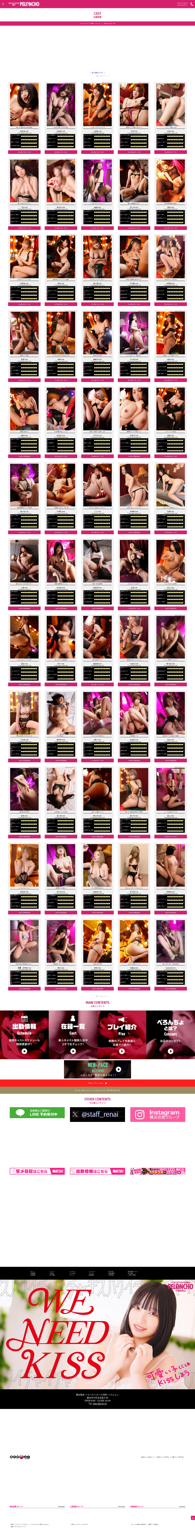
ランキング (92, 1271)
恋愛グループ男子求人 (178, 1457)
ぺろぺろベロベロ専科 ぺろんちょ (39, 1524)
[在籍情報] (73, 1059)
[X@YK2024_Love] (97, 1121)
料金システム (95, 1083)
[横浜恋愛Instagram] (157, 1121)
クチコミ (71, 1275)
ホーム (32, 1271)
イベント (52, 1271)
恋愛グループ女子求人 (163, 1457)
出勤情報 (32, 1273)
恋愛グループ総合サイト (148, 1457)
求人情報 (130, 1273)
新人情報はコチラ (97, 73)
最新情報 (91, 1275)
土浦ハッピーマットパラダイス (79, 1524)
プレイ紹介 (72, 1273)
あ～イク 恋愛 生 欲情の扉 (139, 1524)
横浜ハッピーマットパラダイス (19, 1524)
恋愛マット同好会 (153, 1524)
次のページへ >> (104, 76)
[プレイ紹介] (122, 1059)
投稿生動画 (111, 1273)
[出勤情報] (24, 1059)
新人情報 (52, 1275)
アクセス (91, 1273)
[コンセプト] (170, 1059)
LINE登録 (111, 1275)
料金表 (52, 1273)
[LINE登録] (37, 1117)
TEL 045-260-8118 (99, 1090)
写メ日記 (110, 1271)
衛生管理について (133, 1271)
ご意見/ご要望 (132, 1275)
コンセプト (72, 1271)
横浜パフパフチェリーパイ (18, 1526)
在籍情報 (32, 1275)
